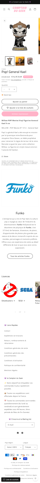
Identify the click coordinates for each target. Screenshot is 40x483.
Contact (7, 331)
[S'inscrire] (32, 424)
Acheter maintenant (20, 114)
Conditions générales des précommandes (14, 354)
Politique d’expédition (21, 472)
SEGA (20, 301)
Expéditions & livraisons (13, 336)
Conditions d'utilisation (13, 361)
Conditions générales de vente (16, 348)
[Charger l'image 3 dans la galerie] (30, 61)
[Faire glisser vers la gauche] (2, 61)
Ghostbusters (7, 301)
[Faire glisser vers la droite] (37, 61)
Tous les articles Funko (20, 256)
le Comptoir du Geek (22, 462)
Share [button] (6, 156)
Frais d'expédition (16, 79)
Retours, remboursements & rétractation (15, 342)
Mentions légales (10, 370)
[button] (4, 9)
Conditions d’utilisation (30, 468)
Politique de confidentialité (14, 365)
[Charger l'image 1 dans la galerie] (9, 61)
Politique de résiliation (26, 478)
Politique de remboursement (21, 465)
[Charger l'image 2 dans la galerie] (19, 61)
